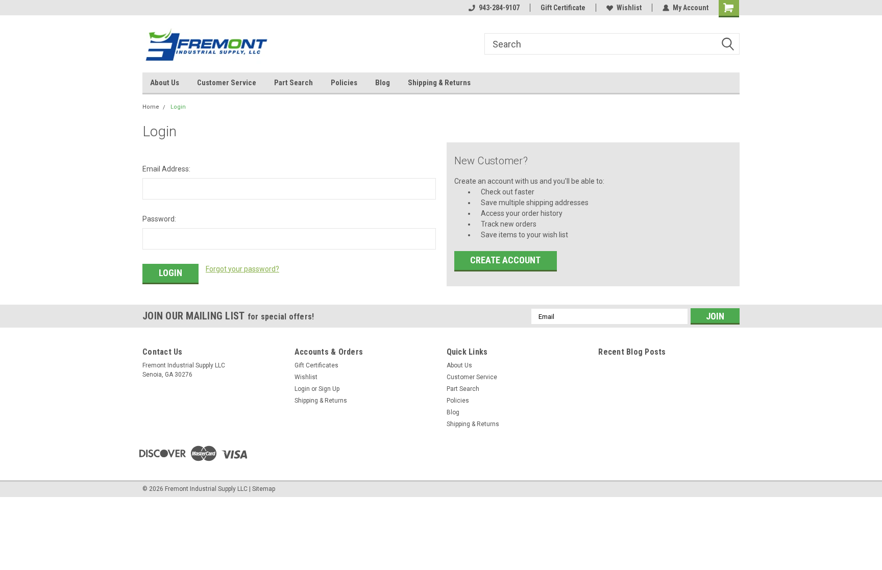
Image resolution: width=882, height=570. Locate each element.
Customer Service (226, 82)
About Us (164, 82)
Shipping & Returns (439, 82)
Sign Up (328, 388)
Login (178, 107)
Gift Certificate (563, 8)
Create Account (505, 260)
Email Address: (166, 169)
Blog (382, 82)
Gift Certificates (316, 365)
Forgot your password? (242, 269)
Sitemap (263, 488)
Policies (344, 82)
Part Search (293, 82)
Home (150, 107)
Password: (159, 219)
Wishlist (629, 8)
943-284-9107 (499, 8)
